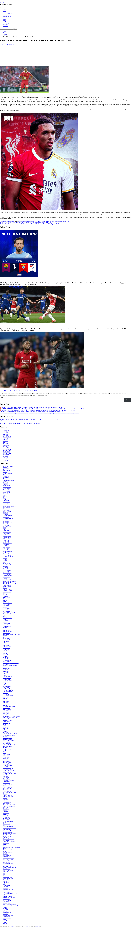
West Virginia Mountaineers (9, 904)
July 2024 (5, 456)
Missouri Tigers (6, 723)
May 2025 (5, 442)
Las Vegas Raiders (7, 679)
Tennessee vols (6, 862)
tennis (4, 864)
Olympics (5, 776)
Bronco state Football (8, 518)
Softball (5, 844)
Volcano (5, 894)
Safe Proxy (2, 423)
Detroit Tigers (6, 574)
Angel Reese (6, 477)
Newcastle (5, 747)
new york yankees (7, 746)
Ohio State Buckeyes (8, 768)
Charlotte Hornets (7, 543)
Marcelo (5, 705)
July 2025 (5, 439)
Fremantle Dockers (7, 603)
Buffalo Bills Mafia (7, 522)
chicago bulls (6, 548)
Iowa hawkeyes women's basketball (11, 634)
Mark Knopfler (6, 708)
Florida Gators (6, 597)
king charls (5, 667)
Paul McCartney (7, 789)
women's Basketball (8, 915)
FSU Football (6, 604)
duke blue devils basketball (9, 583)
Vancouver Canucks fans (9, 890)
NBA (4, 11)
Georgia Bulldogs (7, 611)
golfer (4, 616)
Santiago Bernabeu (59, 221)
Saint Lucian (6, 825)
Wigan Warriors (7, 909)
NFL (4, 12)
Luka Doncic (6, 697)
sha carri (5, 837)
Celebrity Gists (6, 538)
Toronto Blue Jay (7, 875)
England (5, 588)
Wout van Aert (6, 916)
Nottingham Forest (7, 762)
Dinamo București (7, 575)
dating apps (5, 566)
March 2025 (6, 445)
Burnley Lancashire (7, 526)
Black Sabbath (6, 502)
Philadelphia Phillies (8, 796)
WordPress (37, 926)
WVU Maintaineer (7, 920)
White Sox (5, 908)
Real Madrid (11, 221)
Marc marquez (6, 704)
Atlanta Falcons (7, 487)
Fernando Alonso (7, 592)
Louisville (5, 693)
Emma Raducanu (7, 586)
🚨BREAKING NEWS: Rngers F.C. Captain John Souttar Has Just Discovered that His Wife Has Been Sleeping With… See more (31, 407)
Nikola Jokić (6, 755)
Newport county (7, 749)
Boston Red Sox (7, 511)
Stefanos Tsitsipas (7, 852)
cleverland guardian (8, 466)
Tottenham (5, 881)
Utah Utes (5, 888)
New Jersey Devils (7, 738)
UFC (4, 884)
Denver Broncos (7, 568)
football (5, 600)
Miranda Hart (6, 721)
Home (4, 9)
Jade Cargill (6, 641)
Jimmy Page (6, 649)
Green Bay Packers (7, 618)
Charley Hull (6, 541)
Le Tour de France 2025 (9, 680)
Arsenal (5, 481)
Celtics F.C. (6, 540)
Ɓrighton (5, 529)
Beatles (5, 496)
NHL (4, 753)
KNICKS (5, 669)
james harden (6, 644)
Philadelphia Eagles (7, 795)
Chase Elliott (6, 544)
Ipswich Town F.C (7, 637)
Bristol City (6, 517)
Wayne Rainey (6, 899)
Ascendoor (25, 926)
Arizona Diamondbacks (8, 480)
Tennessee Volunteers (8, 863)
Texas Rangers (6, 869)
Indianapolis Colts (7, 631)
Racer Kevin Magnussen (9, 806)
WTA (4, 20)
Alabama (5, 472)
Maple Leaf (6, 702)
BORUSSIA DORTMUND (10, 506)
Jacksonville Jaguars (8, 639)
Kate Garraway (6, 661)
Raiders (8, 15)
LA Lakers (5, 672)
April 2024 (5, 460)
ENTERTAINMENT (8, 589)
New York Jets (6, 742)
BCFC (4, 495)
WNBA (5, 911)
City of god (5, 552)
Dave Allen (5, 567)
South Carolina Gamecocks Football (11, 847)
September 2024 (7, 453)
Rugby (4, 822)
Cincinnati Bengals (7, 551)
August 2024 (6, 454)
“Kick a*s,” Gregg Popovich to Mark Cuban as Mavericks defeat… (23, 423)
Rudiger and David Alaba (48, 221)
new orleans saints (7, 739)
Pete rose (5, 794)
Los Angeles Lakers (8, 690)
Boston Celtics (6, 510)
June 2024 (5, 457)
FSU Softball (6, 605)
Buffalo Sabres (6, 523)
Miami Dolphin (6, 713)
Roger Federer (6, 817)
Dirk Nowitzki (6, 577)
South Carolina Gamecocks (9, 845)
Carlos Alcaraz (6, 533)
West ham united (7, 900)
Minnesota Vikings (7, 720)
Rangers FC (6, 811)
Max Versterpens (7, 710)
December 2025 (7, 437)
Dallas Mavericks (7, 564)
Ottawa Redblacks (7, 784)
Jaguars (5, 642)
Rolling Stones (6, 818)
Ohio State (5, 766)
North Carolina (6, 759)
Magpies (5, 698)
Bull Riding (6, 525)
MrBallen (5, 727)
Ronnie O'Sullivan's (8, 821)
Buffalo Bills (9, 13)
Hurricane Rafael (7, 626)
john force (5, 652)
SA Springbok (6, 824)
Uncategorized (6, 17)
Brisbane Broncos (7, 515)
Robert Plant (6, 815)
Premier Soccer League (28, 221)
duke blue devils (7, 582)
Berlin (4, 498)
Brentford (5, 514)
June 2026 (5, 432)
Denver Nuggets (7, 570)
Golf (4, 615)
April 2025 (5, 443)
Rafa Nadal (5, 807)
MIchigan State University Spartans (11, 716)
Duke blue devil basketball (9, 581)
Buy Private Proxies (5, 420)
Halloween (5, 620)
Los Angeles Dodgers (8, 689)
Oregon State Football (8, 780)
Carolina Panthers (7, 536)
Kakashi (5, 656)
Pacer (4, 785)
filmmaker (5, 594)
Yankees (5, 923)
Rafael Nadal (6, 809)
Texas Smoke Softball (8, 870)
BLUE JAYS (6, 503)
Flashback (5, 596)
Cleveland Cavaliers (8, 553)
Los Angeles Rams (7, 691)
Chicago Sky (6, 549)
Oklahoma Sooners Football (9, 773)
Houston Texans (7, 624)
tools (4, 874)
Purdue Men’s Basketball (9, 804)
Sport (4, 848)
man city (5, 699)
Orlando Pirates (6, 781)
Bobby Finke (6, 504)
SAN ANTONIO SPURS (9, 828)
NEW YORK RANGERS (9, 744)
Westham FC (6, 907)
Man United (6, 701)
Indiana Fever (6, 630)
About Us (5, 24)
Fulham (5, 607)
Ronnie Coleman (7, 819)
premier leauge (6, 803)
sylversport (2, 2)
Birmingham (6, 500)
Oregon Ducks (6, 779)
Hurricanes (5, 627)
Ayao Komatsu (6, 491)
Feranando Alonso (7, 590)
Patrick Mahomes (7, 788)
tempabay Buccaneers (8, 860)
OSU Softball (6, 783)
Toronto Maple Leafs (8, 878)
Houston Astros (6, 623)
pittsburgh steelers (7, 800)
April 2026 (5, 435)
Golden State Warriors (8, 613)
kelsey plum (6, 664)
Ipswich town (6, 635)
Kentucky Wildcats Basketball (10, 665)
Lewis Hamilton (7, 686)
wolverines (5, 914)
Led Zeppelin (6, 682)
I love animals (6, 629)
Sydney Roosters (7, 855)
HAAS (4, 619)
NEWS (5, 750)
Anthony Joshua (7, 478)
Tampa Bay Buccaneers (8, 858)
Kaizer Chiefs (6, 654)
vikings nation (6, 892)
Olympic (5, 774)
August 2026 (6, 430)
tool (4, 873)
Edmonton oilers (7, 585)
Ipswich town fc (7, 638)
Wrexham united (7, 918)
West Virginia (6, 903)
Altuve (4, 474)
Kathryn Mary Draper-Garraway (11, 663)
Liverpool (20, 221)
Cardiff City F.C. (7, 532)
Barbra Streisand (7, 493)
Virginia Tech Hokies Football (10, 893)
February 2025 (6, 446)
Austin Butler (6, 489)
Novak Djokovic (7, 764)
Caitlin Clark (6, 530)
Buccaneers (6, 519)
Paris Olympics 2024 (8, 787)
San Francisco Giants (8, 832)
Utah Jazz (5, 886)
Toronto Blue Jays (7, 877)
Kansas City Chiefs (7, 660)
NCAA (5, 731)
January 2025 (6, 447)
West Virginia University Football (11, 905)
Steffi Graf (5, 854)
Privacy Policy (6, 23)
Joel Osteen (6, 650)
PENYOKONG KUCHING (10, 792)
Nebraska (5, 732)
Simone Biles (6, 843)
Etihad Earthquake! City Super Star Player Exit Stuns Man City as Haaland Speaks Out (18, 279)
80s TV (5, 469)
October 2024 (6, 452)
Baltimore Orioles (7, 492)
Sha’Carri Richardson (8, 840)
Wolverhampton (7, 912)
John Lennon (6, 653)
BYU (4, 528)
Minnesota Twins (7, 719)
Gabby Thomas (6, 608)
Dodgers (5, 578)
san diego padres (7, 829)
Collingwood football (8, 556)
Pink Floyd (5, 798)
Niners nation (6, 757)
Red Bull (5, 814)
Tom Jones (5, 871)
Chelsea (5, 545)
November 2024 (7, 450)
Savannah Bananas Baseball (10, 833)
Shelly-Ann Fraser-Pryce (9, 841)
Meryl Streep (6, 712)
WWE (4, 22)
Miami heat (5, 714)
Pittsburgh (5, 799)
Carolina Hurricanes (8, 534)
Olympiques (6, 777)
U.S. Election (6, 882)
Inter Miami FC (6, 633)
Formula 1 (5, 601)
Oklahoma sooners (7, 772)
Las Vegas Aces (7, 678)
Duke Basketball (7, 579)
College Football (7, 555)
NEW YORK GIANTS (8, 740)
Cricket (5, 560)
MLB (4, 19)
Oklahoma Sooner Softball (9, 770)
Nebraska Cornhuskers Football (10, 734)
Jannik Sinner (6, 645)
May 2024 (5, 458)
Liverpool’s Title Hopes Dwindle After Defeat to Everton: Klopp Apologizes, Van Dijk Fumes (19, 390)
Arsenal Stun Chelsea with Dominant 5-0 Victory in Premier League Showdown (17, 325)
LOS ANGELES (7, 687)
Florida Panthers (7, 598)
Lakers (4, 674)
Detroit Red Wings (7, 573)
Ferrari (4, 593)
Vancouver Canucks (8, 889)
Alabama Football (7, 473)
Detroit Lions (6, 571)
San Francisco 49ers (8, 830)
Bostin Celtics (6, 507)
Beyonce (5, 499)
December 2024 (7, 449)
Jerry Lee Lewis (7, 646)
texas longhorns (7, 866)
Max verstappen (7, 709)
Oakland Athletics (7, 765)
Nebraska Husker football (9, 735)
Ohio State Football (7, 769)
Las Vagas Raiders (7, 676)
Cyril (4, 562)
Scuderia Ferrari (7, 834)
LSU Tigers (6, 468)
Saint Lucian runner (8, 826)
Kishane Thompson (7, 668)
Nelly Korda (6, 736)
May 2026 (5, 434)
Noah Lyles (6, 758)
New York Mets (7, 743)
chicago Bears (6, 547)
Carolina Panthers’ (7, 537)
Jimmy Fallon (6, 648)
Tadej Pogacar (6, 856)
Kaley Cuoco (6, 657)
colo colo (5, 558)
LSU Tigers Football (8, 695)
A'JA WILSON (7, 470)
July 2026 (5, 431)
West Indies (6, 901)
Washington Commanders (9, 897)
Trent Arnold (67, 221)
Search (1, 397)
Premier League (7, 16)
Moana (4, 725)
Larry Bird (5, 675)
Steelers (5, 851)
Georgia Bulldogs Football (9, 612)
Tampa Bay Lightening (8, 859)
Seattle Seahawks (7, 836)
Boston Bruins (6, 508)
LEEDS (5, 683)
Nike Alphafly (6, 754)
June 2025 (5, 441)
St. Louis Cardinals (7, 849)
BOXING (5, 513)
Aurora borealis (6, 488)
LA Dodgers (6, 671)
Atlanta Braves (6, 485)
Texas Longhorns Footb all (9, 867)
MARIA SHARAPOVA (9, 706)
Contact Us (5, 26)
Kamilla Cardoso (7, 659)
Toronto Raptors (7, 879)
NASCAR (5, 728)
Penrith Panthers (7, 791)
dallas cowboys (6, 563)
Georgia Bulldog (7, 609)
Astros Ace (5, 484)
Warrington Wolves (7, 896)
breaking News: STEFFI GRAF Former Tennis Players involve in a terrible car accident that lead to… (35, 420)
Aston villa (5, 483)
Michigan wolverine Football (10, 717)
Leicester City (6, 684)
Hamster (5, 622)
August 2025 (6, 438)
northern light (6, 761)
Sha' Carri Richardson (8, 839)
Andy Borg (5, 476)
